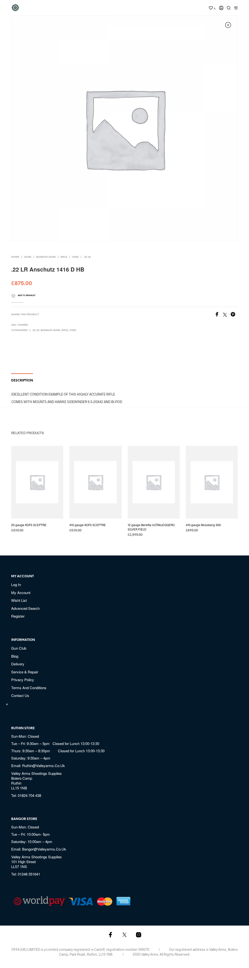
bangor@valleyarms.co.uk (44, 849)
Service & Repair (24, 671)
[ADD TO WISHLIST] (42, 512)
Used (75, 257)
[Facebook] (218, 315)
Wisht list (19, 600)
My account (20, 592)
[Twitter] (227, 315)
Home (15, 257)
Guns (27, 257)
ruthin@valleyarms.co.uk (43, 765)
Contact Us (20, 695)
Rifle (64, 257)
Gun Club (18, 648)
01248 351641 (29, 874)
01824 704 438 (29, 795)
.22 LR (87, 257)
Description (22, 380)
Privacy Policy (22, 679)
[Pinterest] (234, 315)
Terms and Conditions (28, 687)
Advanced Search (25, 608)
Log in (16, 584)
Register (18, 616)
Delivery (17, 663)
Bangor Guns (46, 257)
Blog (14, 656)
